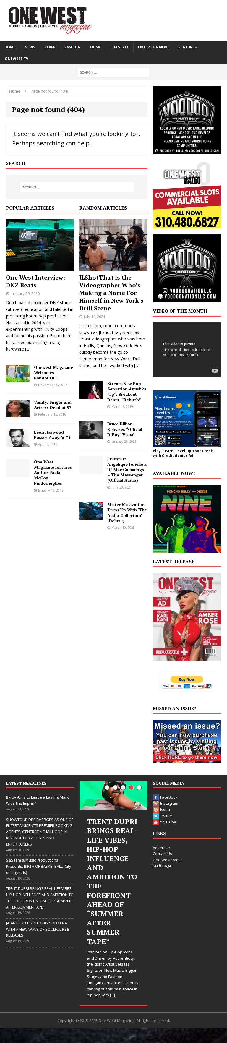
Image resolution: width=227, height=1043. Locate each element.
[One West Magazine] (113, 20)
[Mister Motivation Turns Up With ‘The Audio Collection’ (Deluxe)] (91, 516)
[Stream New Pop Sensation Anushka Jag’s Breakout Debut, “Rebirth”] (91, 395)
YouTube (168, 822)
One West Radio (167, 859)
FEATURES (188, 47)
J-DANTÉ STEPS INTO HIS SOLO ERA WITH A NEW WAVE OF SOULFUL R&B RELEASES (37, 929)
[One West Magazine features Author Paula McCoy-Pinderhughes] (18, 473)
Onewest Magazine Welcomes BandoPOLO (53, 372)
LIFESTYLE (120, 47)
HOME (9, 47)
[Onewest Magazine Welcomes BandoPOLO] (18, 379)
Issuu (165, 809)
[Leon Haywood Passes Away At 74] (18, 443)
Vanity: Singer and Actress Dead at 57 (53, 404)
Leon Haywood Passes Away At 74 (52, 434)
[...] (27, 349)
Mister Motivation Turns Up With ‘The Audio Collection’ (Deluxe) (127, 512)
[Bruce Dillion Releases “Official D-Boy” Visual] (91, 435)
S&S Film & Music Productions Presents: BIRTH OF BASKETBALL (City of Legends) (38, 866)
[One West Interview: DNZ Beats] (40, 267)
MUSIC (95, 47)
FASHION (72, 47)
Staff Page (162, 866)
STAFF (49, 47)
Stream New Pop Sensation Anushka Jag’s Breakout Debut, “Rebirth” (126, 392)
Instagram (169, 803)
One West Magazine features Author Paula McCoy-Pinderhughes (53, 472)
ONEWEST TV (16, 58)
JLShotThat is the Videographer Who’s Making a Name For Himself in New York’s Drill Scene (111, 292)
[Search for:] (113, 72)
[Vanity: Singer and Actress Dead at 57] (18, 413)
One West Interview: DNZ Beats (35, 281)
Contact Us (162, 853)
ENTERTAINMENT (153, 47)
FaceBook (169, 797)
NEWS (30, 47)
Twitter (166, 815)
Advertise (161, 847)
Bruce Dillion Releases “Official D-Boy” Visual (124, 429)
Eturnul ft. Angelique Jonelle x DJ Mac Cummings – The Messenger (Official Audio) (127, 469)
